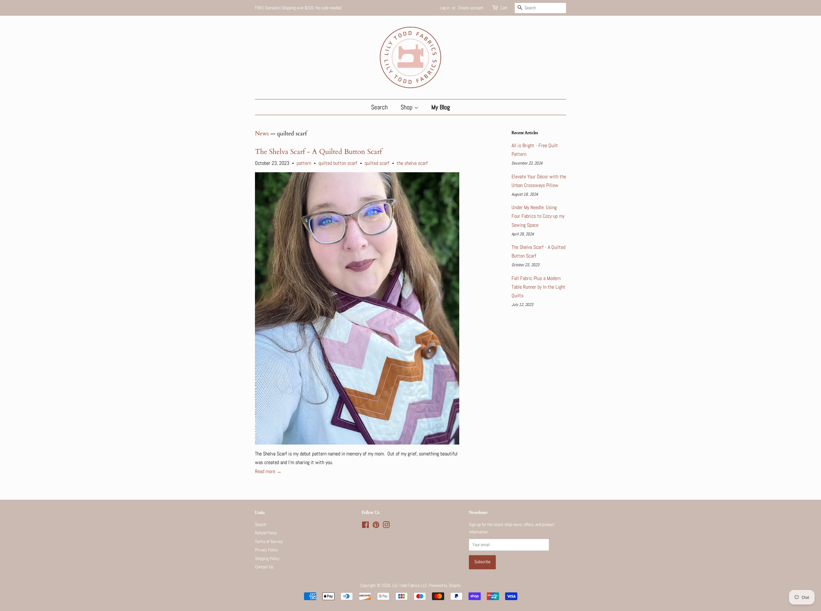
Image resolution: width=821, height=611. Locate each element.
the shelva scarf (412, 163)
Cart (503, 8)
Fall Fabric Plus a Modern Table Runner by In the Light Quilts (538, 287)
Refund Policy (266, 533)
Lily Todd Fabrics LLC (409, 585)
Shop (407, 107)
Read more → (268, 471)
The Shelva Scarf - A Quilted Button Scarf (318, 152)
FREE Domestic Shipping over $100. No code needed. (298, 8)
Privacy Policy (266, 550)
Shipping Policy (267, 558)
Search (379, 107)
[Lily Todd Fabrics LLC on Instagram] (386, 526)
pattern (304, 163)
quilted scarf (377, 163)
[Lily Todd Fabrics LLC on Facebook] (365, 526)
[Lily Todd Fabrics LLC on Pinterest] (375, 526)
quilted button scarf (337, 163)
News (262, 134)
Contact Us (264, 567)
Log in (444, 8)
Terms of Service (269, 541)
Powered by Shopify (445, 585)
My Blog (440, 107)
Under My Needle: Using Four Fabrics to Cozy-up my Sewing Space (538, 216)
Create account (470, 8)
